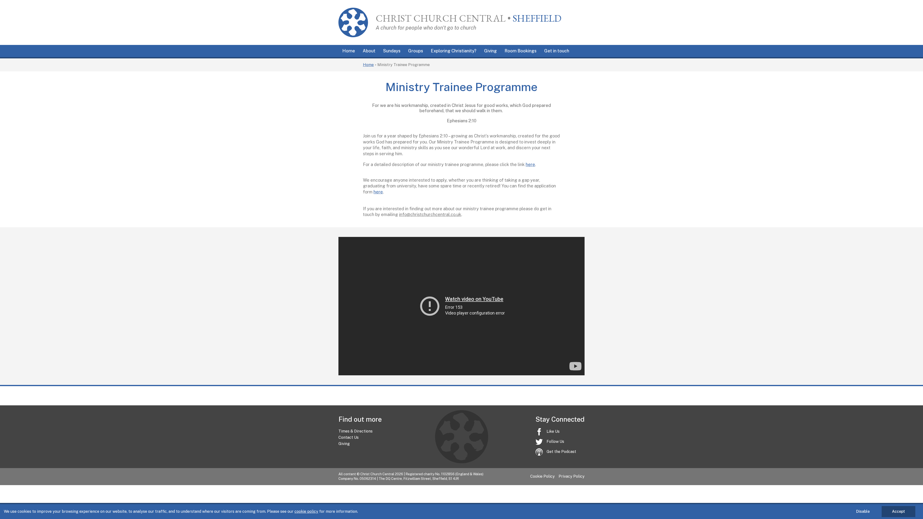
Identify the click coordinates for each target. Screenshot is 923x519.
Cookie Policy (542, 476)
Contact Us (348, 437)
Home (348, 50)
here (530, 164)
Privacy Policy (572, 476)
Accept (898, 511)
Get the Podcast (561, 451)
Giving (490, 50)
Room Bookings (520, 50)
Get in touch (556, 50)
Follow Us (555, 441)
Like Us (553, 431)
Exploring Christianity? (453, 50)
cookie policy (306, 511)
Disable (863, 511)
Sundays (391, 50)
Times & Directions (355, 431)
